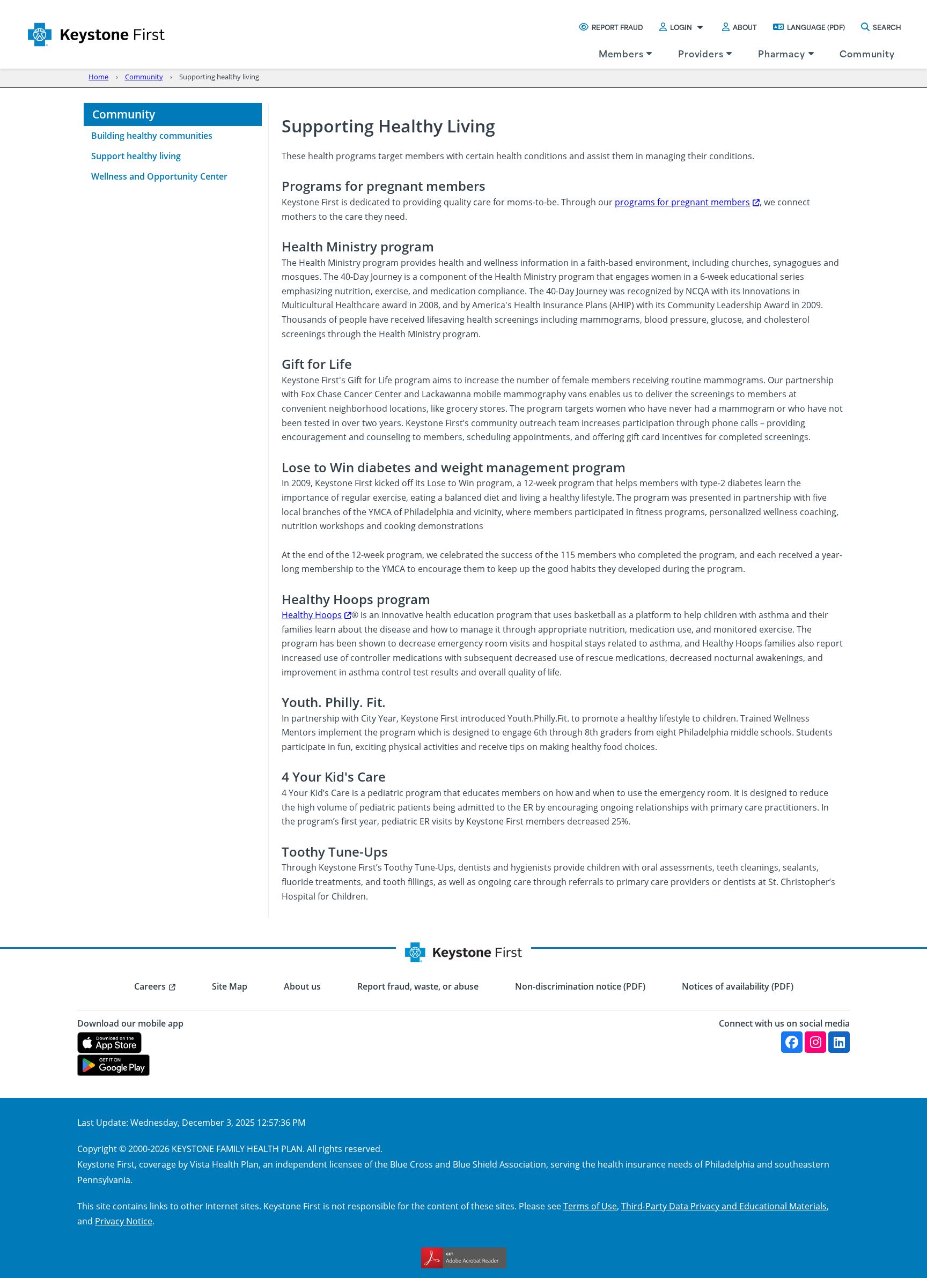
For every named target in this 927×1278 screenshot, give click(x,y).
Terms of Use (590, 1206)
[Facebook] (792, 1042)
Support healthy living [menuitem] (136, 156)
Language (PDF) (816, 26)
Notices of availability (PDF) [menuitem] (737, 986)
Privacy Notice (123, 1221)
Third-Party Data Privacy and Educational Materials (724, 1206)
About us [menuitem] (302, 986)
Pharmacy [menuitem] (781, 53)
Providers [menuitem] (700, 53)
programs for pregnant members (682, 201)
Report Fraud (617, 26)
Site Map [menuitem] (229, 986)
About (745, 26)
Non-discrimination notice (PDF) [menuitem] (580, 986)
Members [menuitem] (621, 53)
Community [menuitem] (867, 53)
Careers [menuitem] (150, 986)
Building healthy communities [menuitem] (151, 136)
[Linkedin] (839, 1042)
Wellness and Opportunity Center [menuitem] (159, 176)
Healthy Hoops (312, 614)
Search (887, 26)
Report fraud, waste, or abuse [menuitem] (418, 986)
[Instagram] (815, 1042)
